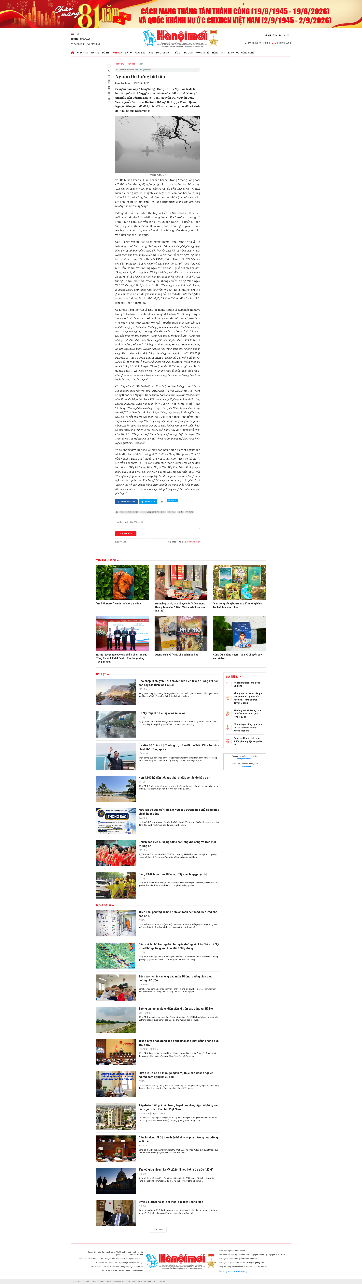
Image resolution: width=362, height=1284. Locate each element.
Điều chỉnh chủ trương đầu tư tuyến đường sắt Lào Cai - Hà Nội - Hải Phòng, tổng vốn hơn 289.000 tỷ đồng (179, 946)
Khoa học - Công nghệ (241, 52)
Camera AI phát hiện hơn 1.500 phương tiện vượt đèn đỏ (248, 741)
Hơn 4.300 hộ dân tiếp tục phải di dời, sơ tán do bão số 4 (174, 777)
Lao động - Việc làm (148, 1049)
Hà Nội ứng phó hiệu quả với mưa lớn (162, 713)
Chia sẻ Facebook (127, 501)
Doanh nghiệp (145, 1113)
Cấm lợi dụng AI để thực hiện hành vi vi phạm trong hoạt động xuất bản (178, 1139)
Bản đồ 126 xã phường (259, 43)
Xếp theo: (172, 542)
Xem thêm (158, 1230)
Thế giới (176, 52)
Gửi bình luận (126, 534)
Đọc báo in (79, 44)
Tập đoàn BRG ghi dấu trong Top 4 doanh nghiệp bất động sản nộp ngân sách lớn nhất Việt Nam (178, 1107)
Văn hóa (117, 52)
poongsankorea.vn (244, 759)
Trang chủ (119, 64)
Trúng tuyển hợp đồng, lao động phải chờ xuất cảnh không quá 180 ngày (179, 1042)
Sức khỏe (143, 985)
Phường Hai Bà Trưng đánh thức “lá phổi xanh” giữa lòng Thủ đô (248, 713)
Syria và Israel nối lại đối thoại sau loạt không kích (171, 1202)
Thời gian (181, 542)
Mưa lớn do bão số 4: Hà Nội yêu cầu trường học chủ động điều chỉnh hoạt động (179, 811)
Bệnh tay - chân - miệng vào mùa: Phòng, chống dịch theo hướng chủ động (176, 978)
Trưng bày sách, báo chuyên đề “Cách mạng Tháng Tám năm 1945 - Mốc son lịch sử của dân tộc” (180, 607)
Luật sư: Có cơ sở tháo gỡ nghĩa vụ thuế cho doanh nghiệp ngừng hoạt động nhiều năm (176, 1075)
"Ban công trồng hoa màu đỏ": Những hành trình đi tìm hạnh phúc (237, 605)
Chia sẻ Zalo (149, 501)
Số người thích (193, 542)
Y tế (151, 52)
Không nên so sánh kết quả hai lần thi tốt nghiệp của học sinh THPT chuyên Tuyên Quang (248, 698)
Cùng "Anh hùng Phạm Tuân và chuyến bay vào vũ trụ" (237, 656)
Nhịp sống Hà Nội (283, 43)
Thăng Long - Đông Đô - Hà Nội (153, 512)
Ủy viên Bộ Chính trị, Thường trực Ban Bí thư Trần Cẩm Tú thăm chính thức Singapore (179, 747)
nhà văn (171, 512)
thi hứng (190, 512)
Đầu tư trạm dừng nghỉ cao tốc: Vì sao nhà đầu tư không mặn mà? (248, 727)
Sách (141, 64)
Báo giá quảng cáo (255, 1263)
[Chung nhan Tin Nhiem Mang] (233, 1271)
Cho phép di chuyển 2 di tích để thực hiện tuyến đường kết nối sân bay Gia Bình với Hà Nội (178, 683)
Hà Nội (180, 512)
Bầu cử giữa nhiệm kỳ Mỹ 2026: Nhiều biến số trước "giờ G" (176, 1169)
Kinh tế (95, 52)
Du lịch (188, 52)
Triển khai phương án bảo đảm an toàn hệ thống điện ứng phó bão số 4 (178, 914)
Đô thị (105, 52)
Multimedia (162, 52)
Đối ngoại (143, 753)
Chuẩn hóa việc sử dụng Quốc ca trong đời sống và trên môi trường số (177, 844)
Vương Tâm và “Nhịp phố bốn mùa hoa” (177, 654)
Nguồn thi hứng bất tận (129, 512)
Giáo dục (140, 52)
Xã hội (128, 52)
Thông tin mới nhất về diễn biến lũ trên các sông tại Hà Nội (176, 1008)
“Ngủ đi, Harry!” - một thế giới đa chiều (118, 603)
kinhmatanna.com (245, 766)
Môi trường (144, 1013)
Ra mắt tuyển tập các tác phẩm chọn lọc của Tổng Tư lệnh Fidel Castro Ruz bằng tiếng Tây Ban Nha (121, 658)
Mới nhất (95, 44)
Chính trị (82, 52)
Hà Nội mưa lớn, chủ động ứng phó (247, 684)
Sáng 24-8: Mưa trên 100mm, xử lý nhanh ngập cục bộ (173, 874)
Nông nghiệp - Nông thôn (210, 52)
